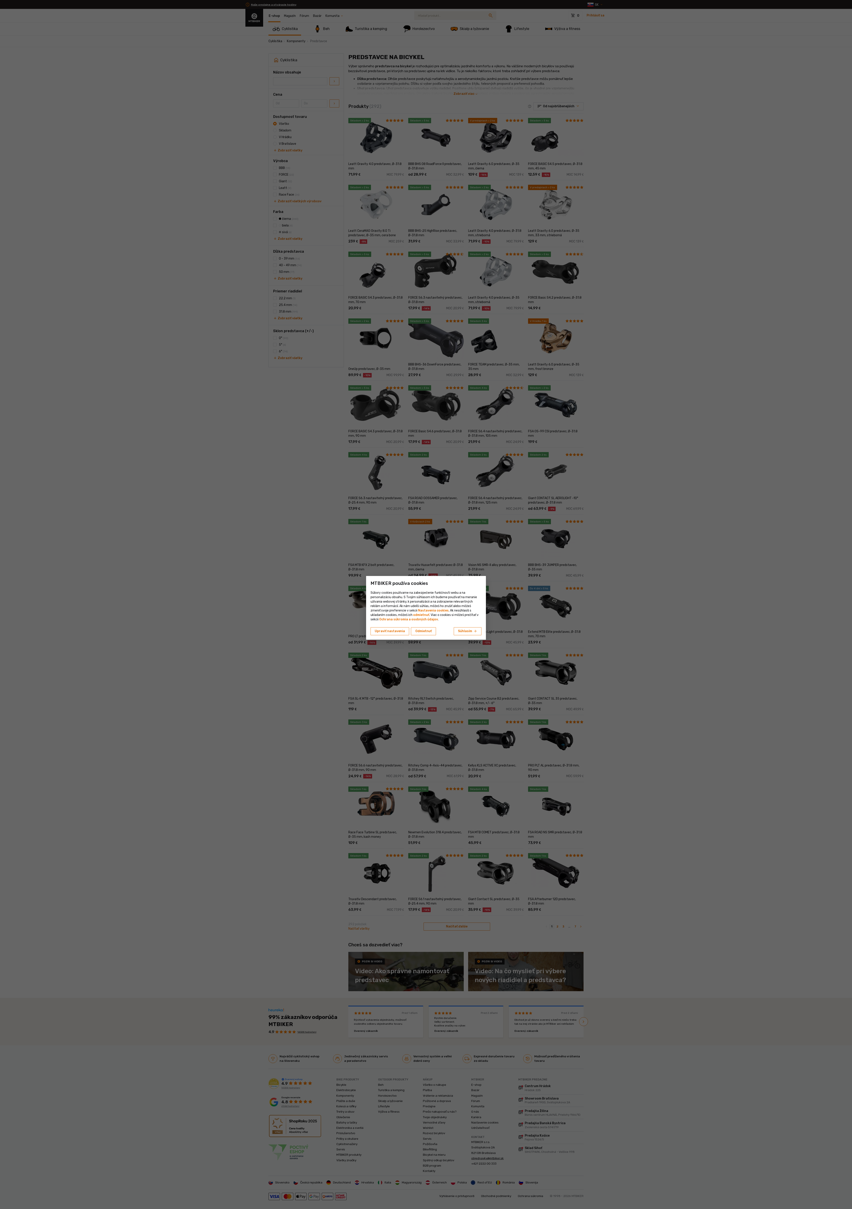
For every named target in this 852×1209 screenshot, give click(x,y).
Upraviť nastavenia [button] (390, 631)
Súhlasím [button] (467, 631)
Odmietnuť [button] (423, 631)
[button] (421, 615)
